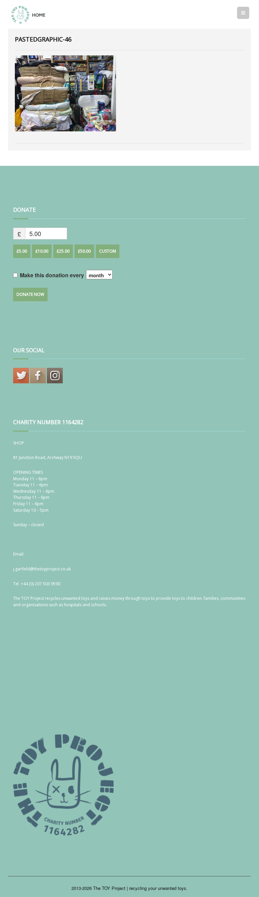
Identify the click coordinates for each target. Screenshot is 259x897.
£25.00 (63, 251)
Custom (107, 251)
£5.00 (22, 251)
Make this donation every (52, 275)
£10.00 (41, 251)
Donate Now (30, 294)
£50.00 (84, 251)
